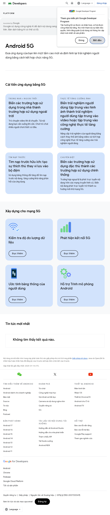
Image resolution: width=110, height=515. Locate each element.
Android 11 (7, 451)
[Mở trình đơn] (4, 3)
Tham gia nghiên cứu (83, 438)
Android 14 (8, 438)
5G (40, 410)
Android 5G (19, 46)
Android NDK (44, 445)
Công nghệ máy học (47, 393)
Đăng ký (42, 501)
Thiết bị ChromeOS (82, 397)
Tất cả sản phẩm (10, 485)
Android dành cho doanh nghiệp (17, 393)
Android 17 (7, 425)
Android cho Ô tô (81, 401)
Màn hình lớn (79, 388)
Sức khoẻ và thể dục (47, 397)
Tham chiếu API (45, 436)
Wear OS (78, 393)
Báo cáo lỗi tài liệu (81, 430)
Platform (8, 13)
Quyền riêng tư (45, 405)
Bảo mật (6, 397)
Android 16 (8, 430)
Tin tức (6, 405)
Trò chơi (42, 388)
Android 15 (7, 434)
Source (6, 401)
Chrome (6, 472)
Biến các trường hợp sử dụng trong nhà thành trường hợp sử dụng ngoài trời (28, 109)
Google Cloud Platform (13, 481)
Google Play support (82, 434)
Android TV (79, 405)
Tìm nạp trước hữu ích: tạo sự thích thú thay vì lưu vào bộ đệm (28, 166)
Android (6, 388)
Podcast (6, 414)
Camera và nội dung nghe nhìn (52, 401)
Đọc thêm (17, 253)
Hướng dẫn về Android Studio (51, 428)
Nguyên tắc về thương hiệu (42, 495)
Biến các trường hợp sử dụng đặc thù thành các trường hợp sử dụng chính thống (79, 168)
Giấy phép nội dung (79, 358)
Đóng (81, 40)
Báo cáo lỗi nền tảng (82, 425)
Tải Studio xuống (46, 441)
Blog (5, 410)
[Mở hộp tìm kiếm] (67, 3)
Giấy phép (23, 495)
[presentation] (55, 211)
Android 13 (7, 442)
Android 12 (7, 447)
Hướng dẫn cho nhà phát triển (51, 432)
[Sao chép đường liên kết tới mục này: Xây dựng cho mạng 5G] (44, 211)
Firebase (7, 477)
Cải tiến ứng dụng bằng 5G (25, 85)
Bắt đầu (97, 40)
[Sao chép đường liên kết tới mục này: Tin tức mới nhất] (33, 324)
